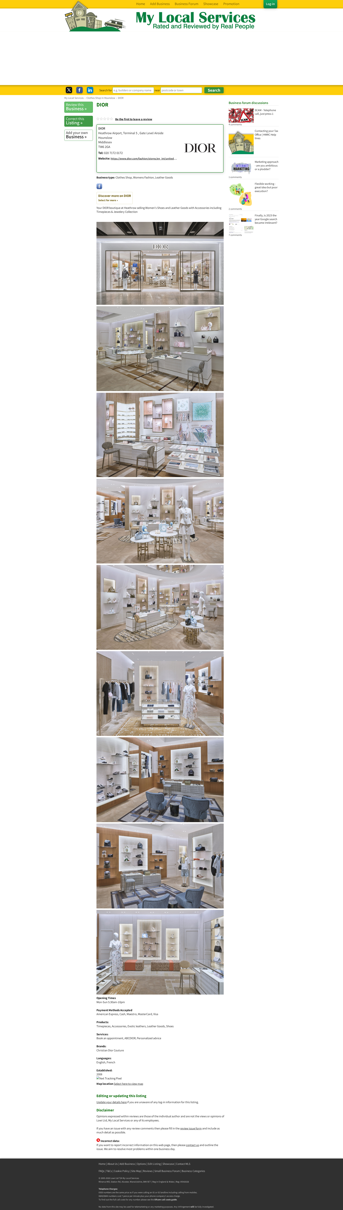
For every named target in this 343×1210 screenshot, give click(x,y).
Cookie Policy (121, 1171)
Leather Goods (164, 177)
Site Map (136, 1171)
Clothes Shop (124, 177)
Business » (76, 107)
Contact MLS (183, 1164)
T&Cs (109, 1171)
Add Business (127, 1164)
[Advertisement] (171, 58)
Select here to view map (128, 1084)
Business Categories (193, 1171)
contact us (192, 1145)
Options (141, 1164)
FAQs (101, 1171)
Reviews (148, 1171)
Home (102, 1164)
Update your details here (111, 1102)
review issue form (191, 1128)
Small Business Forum (167, 1171)
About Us (112, 1164)
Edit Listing (154, 1164)
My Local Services (131, 1178)
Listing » (75, 121)
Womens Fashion (143, 177)
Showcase (168, 1164)
